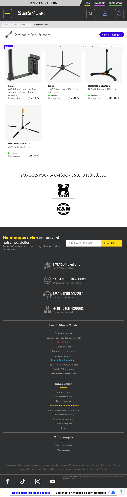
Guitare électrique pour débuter (34, 469)
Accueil (6, 24)
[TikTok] (22, 481)
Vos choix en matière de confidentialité (81, 492)
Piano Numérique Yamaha (95, 469)
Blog (63, 428)
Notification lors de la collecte (31, 492)
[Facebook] (7, 481)
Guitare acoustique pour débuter (66, 469)
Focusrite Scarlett (113, 465)
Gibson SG (66, 465)
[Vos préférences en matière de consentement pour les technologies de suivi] (121, 491)
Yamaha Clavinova (81, 465)
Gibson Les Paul (13, 465)
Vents (16, 24)
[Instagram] (37, 481)
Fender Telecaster (51, 465)
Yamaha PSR (98, 465)
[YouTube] (52, 481)
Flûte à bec (26, 24)
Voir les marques (112, 34)
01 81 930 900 (68, 297)
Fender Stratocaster (32, 465)
